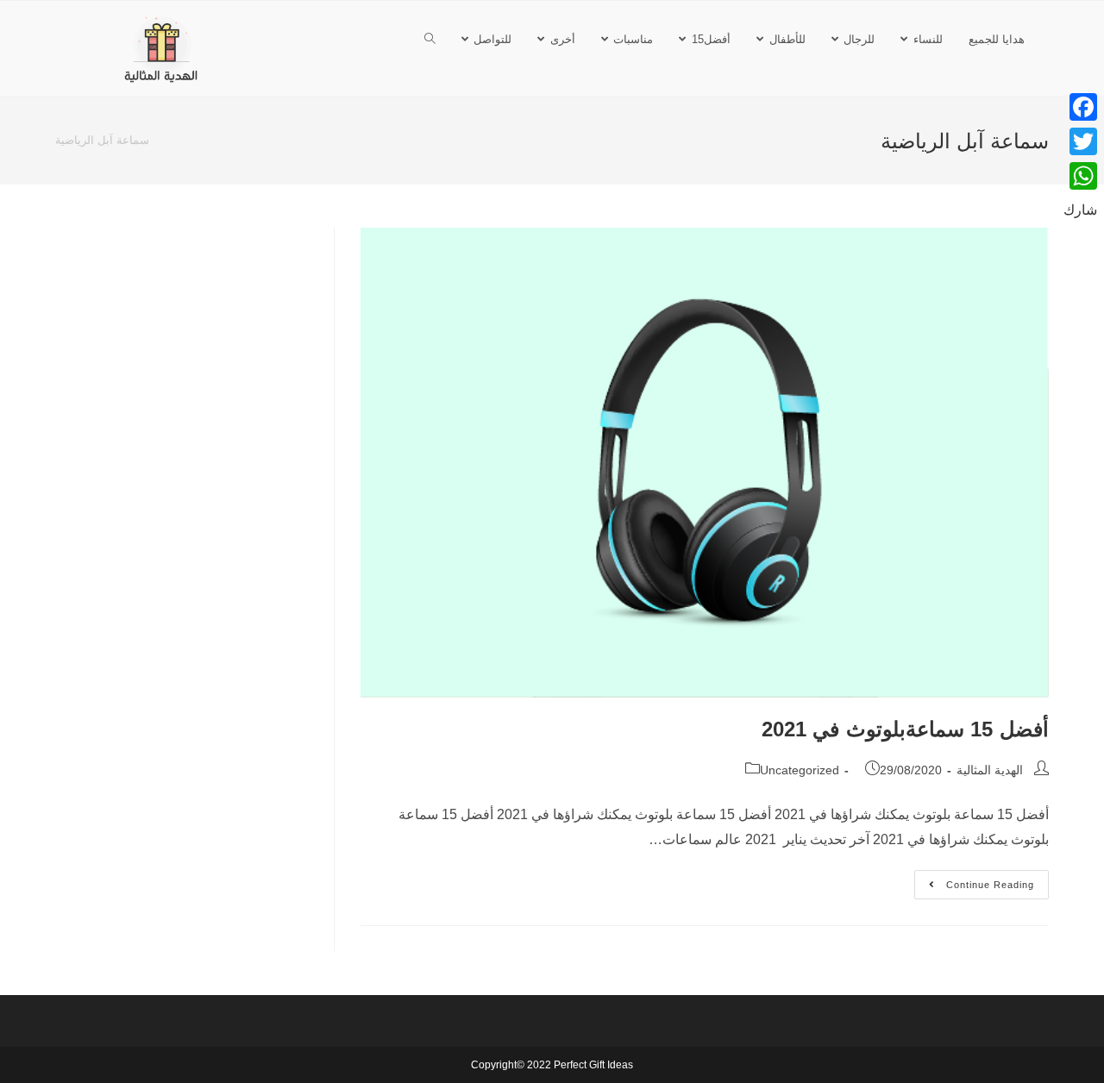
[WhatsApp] (1080, 176)
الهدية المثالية (990, 770)
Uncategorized (799, 770)
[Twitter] (1080, 141)
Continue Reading (974, 880)
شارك (1080, 210)
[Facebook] (1080, 107)
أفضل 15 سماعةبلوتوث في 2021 (905, 729)
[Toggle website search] (429, 39)
